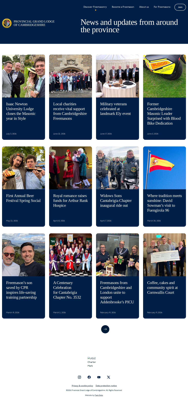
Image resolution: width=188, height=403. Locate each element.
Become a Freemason (123, 7)
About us (144, 7)
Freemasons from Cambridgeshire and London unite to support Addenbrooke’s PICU (117, 292)
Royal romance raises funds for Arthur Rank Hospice (70, 200)
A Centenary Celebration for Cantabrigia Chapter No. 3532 (67, 290)
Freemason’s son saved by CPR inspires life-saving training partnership (21, 290)
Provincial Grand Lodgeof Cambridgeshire (34, 23)
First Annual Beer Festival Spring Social (23, 198)
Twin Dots (99, 395)
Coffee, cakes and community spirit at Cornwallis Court (162, 287)
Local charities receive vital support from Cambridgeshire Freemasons (70, 111)
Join (180, 7)
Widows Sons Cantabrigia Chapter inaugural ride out (116, 200)
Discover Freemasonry (95, 7)
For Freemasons (162, 7)
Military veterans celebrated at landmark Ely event (115, 109)
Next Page (105, 329)
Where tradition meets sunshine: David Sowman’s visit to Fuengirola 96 (164, 202)
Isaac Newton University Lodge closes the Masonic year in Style (21, 111)
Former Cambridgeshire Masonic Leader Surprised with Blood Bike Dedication (164, 114)
